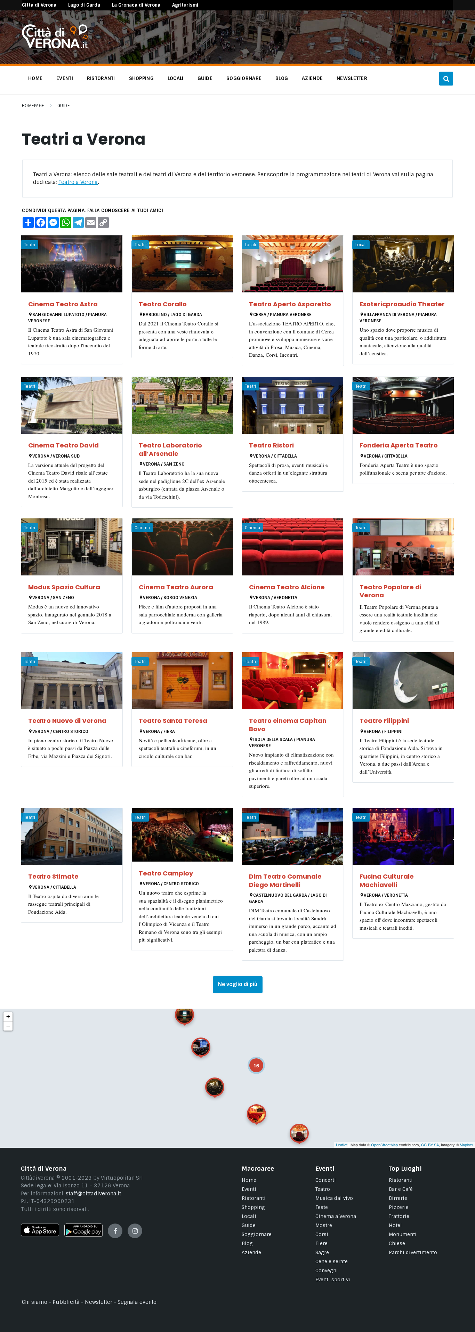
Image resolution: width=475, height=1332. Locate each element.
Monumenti (403, 1234)
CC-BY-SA (430, 1144)
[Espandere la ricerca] (446, 79)
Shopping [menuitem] (141, 78)
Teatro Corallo (163, 304)
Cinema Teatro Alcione (287, 587)
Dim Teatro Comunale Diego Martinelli (285, 880)
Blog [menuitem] (281, 78)
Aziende (251, 1252)
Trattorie (399, 1216)
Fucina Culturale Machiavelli (387, 880)
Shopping (253, 1207)
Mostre (323, 1225)
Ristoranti (254, 1198)
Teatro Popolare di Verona (390, 591)
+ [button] (8, 1016)
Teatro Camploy (166, 873)
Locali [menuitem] (176, 78)
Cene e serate (331, 1261)
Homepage (33, 105)
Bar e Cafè (401, 1189)
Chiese (397, 1243)
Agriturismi (185, 5)
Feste (321, 1207)
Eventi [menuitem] (64, 78)
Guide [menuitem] (205, 78)
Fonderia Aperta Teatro (399, 445)
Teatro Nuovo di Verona (67, 720)
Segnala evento (137, 1302)
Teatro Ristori (271, 445)
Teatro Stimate (53, 876)
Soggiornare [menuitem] (243, 78)
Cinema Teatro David (63, 445)
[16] (251, 1060)
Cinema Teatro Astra (63, 304)
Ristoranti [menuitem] (101, 78)
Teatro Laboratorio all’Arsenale (170, 449)
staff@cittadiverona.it (93, 1193)
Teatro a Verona (78, 182)
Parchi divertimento (413, 1252)
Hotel (395, 1225)
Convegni (326, 1270)
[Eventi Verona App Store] (40, 1234)
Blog (247, 1243)
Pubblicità (66, 1302)
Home (249, 1180)
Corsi (321, 1234)
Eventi (249, 1189)
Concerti (325, 1180)
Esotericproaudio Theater (402, 304)
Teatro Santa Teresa (173, 720)
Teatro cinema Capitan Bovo (288, 724)
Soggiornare (257, 1234)
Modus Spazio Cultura (64, 587)
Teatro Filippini (384, 720)
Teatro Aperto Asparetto (290, 304)
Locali (249, 1216)
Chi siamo (34, 1302)
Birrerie (398, 1198)
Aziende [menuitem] (312, 78)
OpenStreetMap (384, 1144)
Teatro (322, 1189)
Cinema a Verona (335, 1216)
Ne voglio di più (237, 984)
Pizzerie (399, 1207)
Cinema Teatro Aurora (176, 587)
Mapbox (466, 1144)
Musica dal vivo (334, 1198)
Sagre (322, 1252)
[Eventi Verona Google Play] (83, 1235)
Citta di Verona (39, 5)
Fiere (321, 1243)
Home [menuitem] (35, 78)
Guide (63, 105)
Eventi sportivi (332, 1279)
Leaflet (341, 1144)
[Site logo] (55, 46)
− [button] (8, 1026)
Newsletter (98, 1302)
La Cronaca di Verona (136, 5)
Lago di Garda (84, 5)
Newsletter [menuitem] (352, 78)
